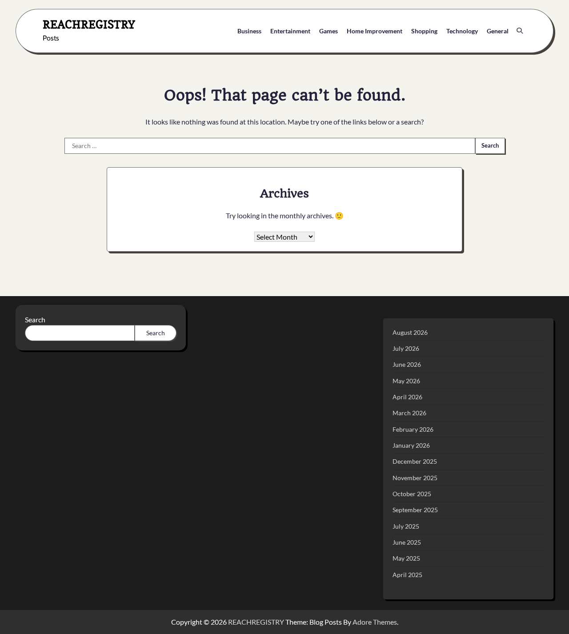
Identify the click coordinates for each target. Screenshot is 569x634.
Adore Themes (375, 622)
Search (35, 319)
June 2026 (407, 364)
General (498, 31)
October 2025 (412, 494)
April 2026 (407, 397)
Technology (462, 31)
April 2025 (407, 574)
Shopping (424, 31)
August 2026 (410, 332)
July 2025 (406, 526)
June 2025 (407, 542)
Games (328, 31)
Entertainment (290, 31)
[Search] (519, 30)
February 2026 (413, 429)
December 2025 (415, 461)
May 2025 (406, 558)
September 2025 (415, 510)
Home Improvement (374, 31)
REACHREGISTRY (89, 24)
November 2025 (415, 478)
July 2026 (406, 348)
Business (249, 31)
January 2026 (411, 445)
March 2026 (409, 413)
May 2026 (406, 381)
